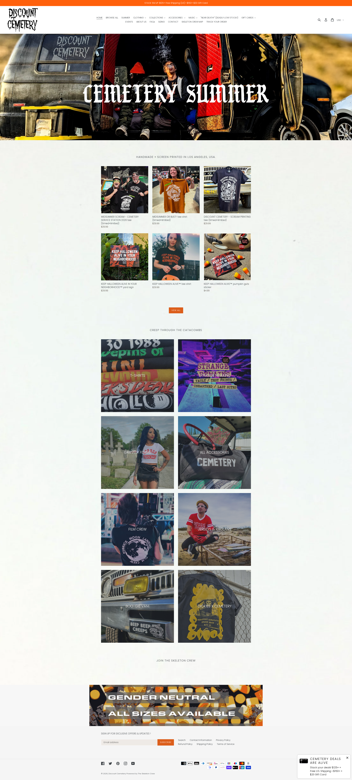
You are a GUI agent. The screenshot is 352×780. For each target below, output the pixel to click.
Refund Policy (185, 744)
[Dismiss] (347, 758)
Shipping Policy (205, 744)
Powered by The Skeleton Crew (141, 773)
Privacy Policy (223, 740)
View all (176, 310)
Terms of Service (225, 744)
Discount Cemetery (117, 773)
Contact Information (201, 740)
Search (182, 740)
